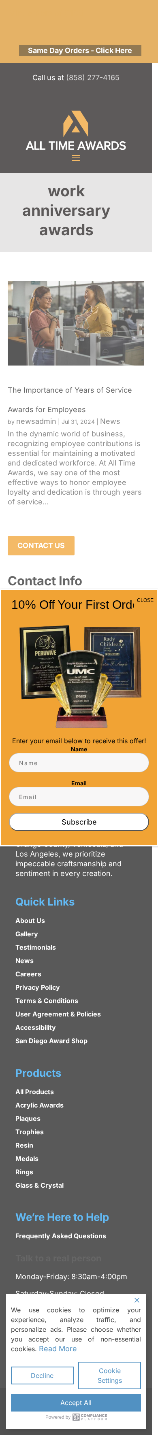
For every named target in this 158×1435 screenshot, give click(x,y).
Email (79, 783)
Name (79, 749)
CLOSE (145, 600)
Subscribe (79, 822)
